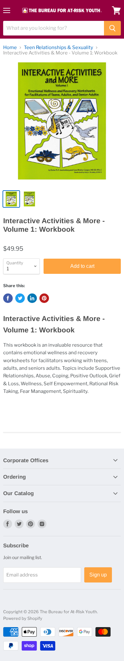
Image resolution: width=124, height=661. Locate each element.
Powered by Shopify (22, 618)
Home (10, 47)
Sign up (98, 574)
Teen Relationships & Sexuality (58, 47)
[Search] (112, 28)
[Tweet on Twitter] (20, 298)
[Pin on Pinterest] (44, 298)
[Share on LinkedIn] (32, 298)
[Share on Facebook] (8, 298)
